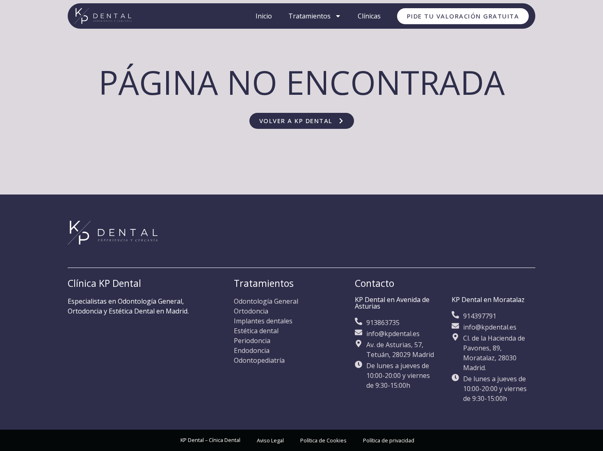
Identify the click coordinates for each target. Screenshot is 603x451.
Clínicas (369, 16)
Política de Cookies (323, 440)
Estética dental (256, 330)
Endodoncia (252, 350)
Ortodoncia (251, 311)
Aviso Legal (270, 440)
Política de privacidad (388, 440)
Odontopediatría (259, 360)
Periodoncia (252, 340)
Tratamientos (309, 16)
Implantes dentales (263, 320)
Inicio (264, 16)
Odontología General (266, 301)
